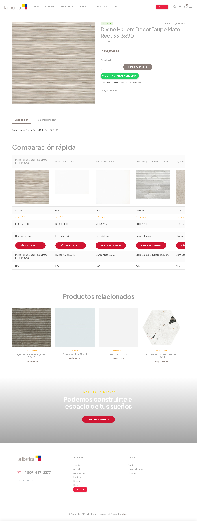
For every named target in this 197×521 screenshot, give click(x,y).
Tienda (76, 465)
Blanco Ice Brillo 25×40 (75, 354)
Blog (75, 485)
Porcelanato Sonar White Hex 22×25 (161, 356)
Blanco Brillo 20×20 (118, 354)
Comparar (136, 82)
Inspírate (77, 477)
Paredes (113, 90)
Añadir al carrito (137, 67)
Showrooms (79, 473)
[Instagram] (19, 480)
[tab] (22, 120)
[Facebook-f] (23, 480)
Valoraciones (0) (47, 119)
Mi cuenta (132, 473)
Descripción (21, 119)
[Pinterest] (28, 480)
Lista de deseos (135, 469)
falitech (125, 514)
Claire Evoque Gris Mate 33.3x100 (152, 161)
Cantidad (106, 60)
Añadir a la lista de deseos (115, 82)
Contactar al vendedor (121, 75)
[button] (120, 74)
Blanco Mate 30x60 (105, 161)
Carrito (131, 465)
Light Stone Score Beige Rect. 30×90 (31, 356)
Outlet (80, 489)
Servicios (77, 469)
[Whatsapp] (33, 480)
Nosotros (77, 481)
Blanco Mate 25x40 (65, 161)
